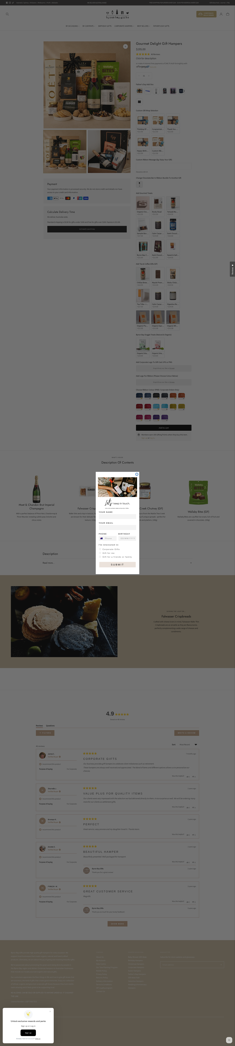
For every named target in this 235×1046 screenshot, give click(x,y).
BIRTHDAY (124, 534)
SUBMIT (117, 564)
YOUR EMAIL (106, 523)
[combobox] (101, 538)
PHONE (103, 534)
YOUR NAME (106, 512)
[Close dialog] (136, 474)
